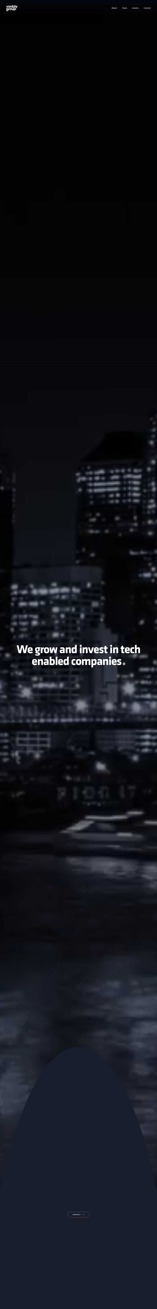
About (114, 8)
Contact (147, 8)
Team (124, 8)
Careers (135, 8)
